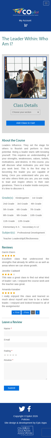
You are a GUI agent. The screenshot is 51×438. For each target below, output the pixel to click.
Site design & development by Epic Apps (25, 423)
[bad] (5, 355)
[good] (13, 355)
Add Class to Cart (25, 123)
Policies (25, 419)
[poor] (8, 355)
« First (16, 312)
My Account (25, 20)
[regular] (10, 355)
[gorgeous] (16, 355)
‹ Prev (26, 312)
